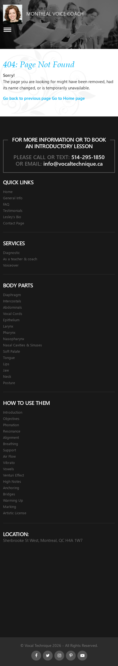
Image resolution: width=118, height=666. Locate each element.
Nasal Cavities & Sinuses (22, 345)
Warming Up (13, 500)
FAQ (6, 204)
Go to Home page (68, 98)
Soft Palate (11, 351)
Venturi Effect (13, 475)
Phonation (11, 424)
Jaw (6, 370)
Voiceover (11, 265)
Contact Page (13, 223)
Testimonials (13, 210)
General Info (13, 197)
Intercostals (12, 301)
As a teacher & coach (20, 258)
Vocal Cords (12, 313)
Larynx (8, 326)
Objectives (11, 418)
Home (8, 191)
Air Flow (9, 456)
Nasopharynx (13, 338)
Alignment (11, 437)
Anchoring (11, 487)
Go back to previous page (27, 98)
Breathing (10, 443)
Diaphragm (12, 294)
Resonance (11, 431)
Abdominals (12, 307)
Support (9, 450)
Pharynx (9, 332)
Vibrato (9, 462)
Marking (9, 506)
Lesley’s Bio (12, 216)
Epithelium (11, 319)
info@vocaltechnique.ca (73, 163)
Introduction (12, 412)
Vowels (8, 468)
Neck (7, 376)
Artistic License (14, 512)
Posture (9, 382)
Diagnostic (11, 252)
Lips (6, 363)
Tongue (9, 357)
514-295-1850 (88, 156)
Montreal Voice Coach (54, 13)
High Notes (12, 481)
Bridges (9, 494)
